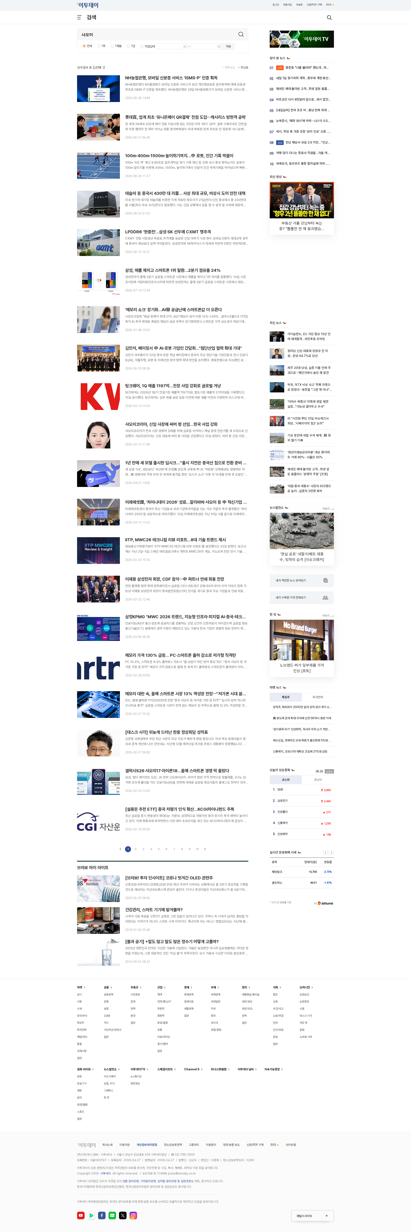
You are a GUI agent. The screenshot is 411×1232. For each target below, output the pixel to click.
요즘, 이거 (109, 1083)
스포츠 (80, 1111)
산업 (159, 987)
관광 (79, 1076)
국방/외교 (247, 1008)
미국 (213, 1008)
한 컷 (106, 1097)
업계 (133, 1001)
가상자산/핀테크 (112, 1029)
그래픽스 (108, 1090)
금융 (106, 987)
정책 (133, 1008)
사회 (275, 987)
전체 (89, 46)
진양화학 (282, 834)
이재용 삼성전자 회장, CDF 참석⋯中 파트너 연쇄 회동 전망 (174, 579)
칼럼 (302, 1029)
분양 (133, 1015)
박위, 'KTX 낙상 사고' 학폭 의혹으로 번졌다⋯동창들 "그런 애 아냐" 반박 (309, 390)
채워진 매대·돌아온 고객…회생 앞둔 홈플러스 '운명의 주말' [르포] (317, 89)
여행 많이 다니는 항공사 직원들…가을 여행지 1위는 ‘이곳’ (312, 153)
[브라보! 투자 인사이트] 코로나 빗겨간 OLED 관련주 (169, 877)
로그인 (276, 4)
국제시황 (81, 1051)
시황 (79, 1001)
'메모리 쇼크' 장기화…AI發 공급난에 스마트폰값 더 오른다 (173, 309)
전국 (275, 1022)
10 (197, 849)
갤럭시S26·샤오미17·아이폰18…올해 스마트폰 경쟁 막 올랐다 (177, 770)
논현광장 (304, 1001)
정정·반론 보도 (231, 1144)
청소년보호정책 (173, 1144)
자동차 (160, 1008)
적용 (228, 46)
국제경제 (215, 994)
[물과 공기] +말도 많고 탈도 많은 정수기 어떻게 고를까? (172, 941)
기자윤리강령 (148, 1181)
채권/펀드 (82, 1036)
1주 (104, 46)
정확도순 (230, 67)
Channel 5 (192, 1069)
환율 (79, 1044)
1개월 (118, 46)
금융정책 (108, 994)
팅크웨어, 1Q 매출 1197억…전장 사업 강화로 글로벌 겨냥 (173, 385)
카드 (106, 1022)
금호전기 (282, 800)
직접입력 (150, 46)
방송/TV (82, 1083)
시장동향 (135, 994)
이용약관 (124, 1144)
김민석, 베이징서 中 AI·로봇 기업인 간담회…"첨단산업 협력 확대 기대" (183, 348)
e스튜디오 (136, 1076)
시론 (302, 1008)
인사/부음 (278, 1029)
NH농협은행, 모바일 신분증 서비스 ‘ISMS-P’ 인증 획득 (171, 77)
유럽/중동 (216, 1029)
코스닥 (318, 779)
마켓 (79, 987)
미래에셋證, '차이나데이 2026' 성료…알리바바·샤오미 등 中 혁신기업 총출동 (189, 502)
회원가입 (287, 4)
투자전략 (318, 697)
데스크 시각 (306, 1015)
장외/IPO (82, 1015)
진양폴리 (282, 811)
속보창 (299, 4)
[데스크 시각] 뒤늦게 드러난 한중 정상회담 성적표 (166, 732)
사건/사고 (278, 1008)
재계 (159, 994)
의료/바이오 (163, 1036)
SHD (280, 789)
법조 (275, 994)
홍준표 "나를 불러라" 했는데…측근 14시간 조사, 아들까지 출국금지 (324, 68)
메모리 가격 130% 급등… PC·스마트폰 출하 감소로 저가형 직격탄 (180, 655)
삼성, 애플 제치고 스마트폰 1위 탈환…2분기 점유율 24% (173, 270)
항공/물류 (162, 1022)
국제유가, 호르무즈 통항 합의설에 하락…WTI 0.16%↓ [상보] (315, 164)
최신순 (244, 67)
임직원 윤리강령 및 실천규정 (174, 1181)
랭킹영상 (135, 1083)
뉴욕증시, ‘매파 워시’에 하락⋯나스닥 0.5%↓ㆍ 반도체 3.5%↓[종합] (320, 121)
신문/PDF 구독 (314, 4)
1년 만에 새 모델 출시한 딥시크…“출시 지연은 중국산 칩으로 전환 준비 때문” (188, 462)
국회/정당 (247, 1001)
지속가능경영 (272, 1069)
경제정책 (189, 994)
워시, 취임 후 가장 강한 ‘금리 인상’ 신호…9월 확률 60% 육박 (314, 131)
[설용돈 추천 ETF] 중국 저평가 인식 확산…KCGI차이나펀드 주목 (179, 809)
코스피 (286, 779)
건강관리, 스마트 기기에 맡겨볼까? (154, 909)
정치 (244, 987)
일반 (79, 1058)
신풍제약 (282, 823)
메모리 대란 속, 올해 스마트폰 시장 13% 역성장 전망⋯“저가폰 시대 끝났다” (188, 693)
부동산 (134, 987)
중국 (213, 1015)
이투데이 (106, 1173)
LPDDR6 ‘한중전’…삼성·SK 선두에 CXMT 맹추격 (168, 231)
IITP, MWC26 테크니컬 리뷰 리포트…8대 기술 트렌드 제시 (175, 539)
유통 (159, 1029)
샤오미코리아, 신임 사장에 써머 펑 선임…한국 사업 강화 (171, 424)
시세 (79, 1008)
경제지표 (189, 1001)
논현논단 (304, 994)
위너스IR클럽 (218, 1069)
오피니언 (305, 987)
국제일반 (215, 1001)
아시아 (214, 1022)
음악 (79, 1097)
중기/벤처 (162, 1044)
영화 (79, 1090)
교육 (275, 1001)
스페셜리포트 (165, 1069)
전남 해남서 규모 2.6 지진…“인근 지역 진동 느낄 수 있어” (318, 142)
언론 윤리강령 (130, 1181)
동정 (275, 1036)
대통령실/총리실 (250, 994)
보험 (106, 1008)
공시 (79, 994)
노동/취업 (278, 1015)
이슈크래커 (110, 1076)
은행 (106, 1001)
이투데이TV (138, 1069)
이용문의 (211, 1144)
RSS (328, 4)
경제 (186, 987)
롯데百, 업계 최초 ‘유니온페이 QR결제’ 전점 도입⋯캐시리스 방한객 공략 (185, 117)
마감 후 (303, 1022)
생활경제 (189, 1008)
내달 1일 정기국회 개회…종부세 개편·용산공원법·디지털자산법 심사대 (319, 78)
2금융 (107, 1015)
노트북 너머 (306, 1036)
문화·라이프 (84, 1069)
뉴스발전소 (110, 1069)
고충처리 (194, 1144)
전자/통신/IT (164, 1001)
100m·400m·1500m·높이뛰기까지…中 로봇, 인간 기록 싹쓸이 (179, 155)
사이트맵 (291, 1144)
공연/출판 (82, 1104)
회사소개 (107, 1144)
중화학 (160, 1015)
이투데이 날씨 (246, 1069)
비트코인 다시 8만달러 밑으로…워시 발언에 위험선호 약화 (313, 99)
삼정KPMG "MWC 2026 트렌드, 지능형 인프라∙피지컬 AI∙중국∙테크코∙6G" (190, 616)
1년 (133, 46)
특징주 (286, 697)
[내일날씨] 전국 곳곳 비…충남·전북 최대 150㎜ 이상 (310, 110)
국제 (213, 987)
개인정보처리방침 (147, 1144)
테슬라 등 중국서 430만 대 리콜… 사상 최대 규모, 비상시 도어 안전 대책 (185, 193)
